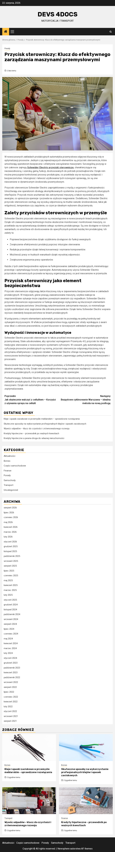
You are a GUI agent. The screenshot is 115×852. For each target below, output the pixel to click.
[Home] (5, 32)
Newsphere (64, 848)
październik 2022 (12, 677)
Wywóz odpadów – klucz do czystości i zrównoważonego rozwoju (36, 428)
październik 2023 (12, 667)
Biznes (7, 461)
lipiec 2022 (9, 692)
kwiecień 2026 (11, 527)
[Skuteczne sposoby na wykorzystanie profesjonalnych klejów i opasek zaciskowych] (86, 747)
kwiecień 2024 (11, 643)
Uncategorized (11, 490)
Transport (8, 485)
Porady (7, 48)
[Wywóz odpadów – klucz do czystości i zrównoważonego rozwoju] (29, 800)
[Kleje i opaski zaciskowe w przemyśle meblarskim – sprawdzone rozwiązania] (29, 747)
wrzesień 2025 (11, 561)
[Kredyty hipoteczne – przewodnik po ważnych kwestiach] (86, 800)
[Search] (110, 32)
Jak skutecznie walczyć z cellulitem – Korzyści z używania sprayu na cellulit (30, 400)
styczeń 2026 (10, 541)
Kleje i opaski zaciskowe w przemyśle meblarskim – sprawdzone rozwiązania (42, 418)
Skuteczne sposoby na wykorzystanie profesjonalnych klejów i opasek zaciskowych (45, 423)
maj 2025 (8, 580)
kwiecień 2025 (11, 585)
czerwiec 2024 (11, 633)
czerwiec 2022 (11, 696)
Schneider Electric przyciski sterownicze (50, 167)
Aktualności (9, 456)
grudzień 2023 (11, 662)
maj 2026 (8, 522)
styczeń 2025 (10, 599)
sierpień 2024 (10, 624)
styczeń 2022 (10, 711)
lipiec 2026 (9, 512)
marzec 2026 (10, 532)
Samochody (10, 480)
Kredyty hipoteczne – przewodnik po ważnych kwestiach (31, 433)
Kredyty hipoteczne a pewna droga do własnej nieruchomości (34, 438)
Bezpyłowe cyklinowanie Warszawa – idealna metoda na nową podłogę (86, 400)
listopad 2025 (10, 551)
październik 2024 (12, 614)
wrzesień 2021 (11, 716)
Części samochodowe (15, 465)
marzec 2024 (10, 648)
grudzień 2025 (11, 546)
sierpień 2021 (10, 721)
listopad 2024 (10, 609)
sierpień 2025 (10, 565)
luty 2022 (8, 706)
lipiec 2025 (9, 570)
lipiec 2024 (9, 629)
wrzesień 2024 (11, 619)
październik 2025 (12, 556)
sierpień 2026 (10, 507)
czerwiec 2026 (11, 517)
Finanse (7, 470)
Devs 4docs (58, 14)
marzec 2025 (10, 590)
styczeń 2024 (10, 658)
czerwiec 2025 (11, 575)
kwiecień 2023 (11, 672)
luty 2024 (8, 653)
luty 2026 (8, 536)
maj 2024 (8, 638)
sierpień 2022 (10, 687)
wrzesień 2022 (11, 682)
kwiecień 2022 (11, 701)
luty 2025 (8, 595)
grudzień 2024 (11, 604)
